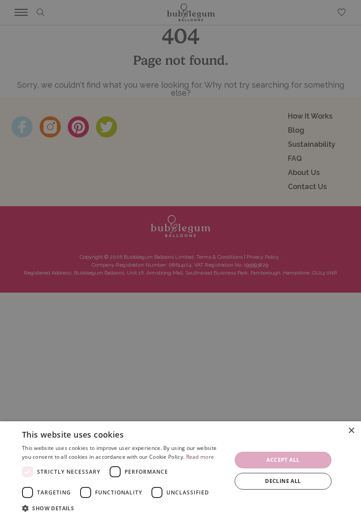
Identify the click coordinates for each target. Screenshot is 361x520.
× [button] (351, 430)
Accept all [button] (282, 460)
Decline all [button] (283, 481)
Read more (200, 457)
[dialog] (180, 470)
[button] (123, 508)
